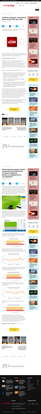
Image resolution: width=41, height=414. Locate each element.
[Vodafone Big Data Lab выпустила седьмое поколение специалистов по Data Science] (33, 21)
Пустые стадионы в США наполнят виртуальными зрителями (6, 128)
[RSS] (31, 404)
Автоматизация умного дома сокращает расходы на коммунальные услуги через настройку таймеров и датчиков (33, 135)
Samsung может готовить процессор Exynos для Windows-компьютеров (21, 128)
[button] (38, 8)
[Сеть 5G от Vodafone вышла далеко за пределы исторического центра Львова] (33, 51)
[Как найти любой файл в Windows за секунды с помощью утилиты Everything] (3, 393)
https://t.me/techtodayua (19, 58)
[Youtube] (38, 0)
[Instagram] (34, 0)
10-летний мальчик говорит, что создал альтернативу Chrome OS (4, 121)
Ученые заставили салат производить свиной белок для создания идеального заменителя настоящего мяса (34, 145)
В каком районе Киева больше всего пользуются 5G (33, 66)
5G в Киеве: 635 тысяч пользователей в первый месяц (33, 35)
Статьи (23, 124)
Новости (5, 124)
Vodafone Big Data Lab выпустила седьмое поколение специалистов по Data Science (33, 26)
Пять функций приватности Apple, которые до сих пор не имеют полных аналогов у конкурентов (33, 155)
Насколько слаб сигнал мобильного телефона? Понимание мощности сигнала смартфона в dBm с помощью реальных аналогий (33, 125)
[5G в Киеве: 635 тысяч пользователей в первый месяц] (33, 31)
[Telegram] (33, 404)
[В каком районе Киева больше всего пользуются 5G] (33, 61)
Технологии (6, 114)
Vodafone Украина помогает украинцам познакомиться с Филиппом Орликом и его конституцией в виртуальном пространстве (33, 45)
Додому (3, 14)
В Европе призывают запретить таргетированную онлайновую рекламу (11, 121)
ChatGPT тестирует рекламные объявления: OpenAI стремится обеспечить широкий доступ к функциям (17, 121)
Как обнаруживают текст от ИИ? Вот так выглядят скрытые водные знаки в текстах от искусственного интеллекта (33, 114)
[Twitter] (35, 0)
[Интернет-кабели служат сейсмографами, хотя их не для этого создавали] (33, 99)
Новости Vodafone (7, 14)
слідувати (33, 73)
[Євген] (3, 21)
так (29, 73)
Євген (5, 21)
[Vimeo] (37, 0)
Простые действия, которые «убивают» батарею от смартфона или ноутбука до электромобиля (33, 94)
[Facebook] (32, 0)
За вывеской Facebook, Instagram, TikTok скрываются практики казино (23, 122)
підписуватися (38, 73)
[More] (23, 26)
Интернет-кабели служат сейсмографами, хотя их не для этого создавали (33, 104)
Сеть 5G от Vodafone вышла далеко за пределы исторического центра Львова (33, 56)
